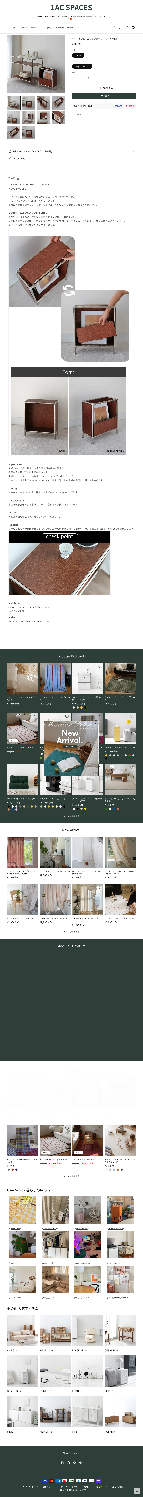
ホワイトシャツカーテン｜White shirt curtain (86, 872)
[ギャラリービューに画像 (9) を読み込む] (13, 132)
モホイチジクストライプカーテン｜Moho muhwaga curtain (22, 872)
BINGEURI (78, 1350)
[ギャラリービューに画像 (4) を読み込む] (58, 103)
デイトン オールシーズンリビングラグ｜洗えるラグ (120, 1160)
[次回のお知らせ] (110, 18)
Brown (78, 55)
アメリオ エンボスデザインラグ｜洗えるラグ (22, 698)
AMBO (10, 1350)
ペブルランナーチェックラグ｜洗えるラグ (22, 1160)
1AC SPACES (71, 7)
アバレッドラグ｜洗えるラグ (84, 1159)
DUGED (44, 1391)
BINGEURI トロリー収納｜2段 (52, 799)
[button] (24, 27)
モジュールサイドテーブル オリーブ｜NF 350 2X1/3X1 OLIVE (22, 994)
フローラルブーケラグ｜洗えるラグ (120, 918)
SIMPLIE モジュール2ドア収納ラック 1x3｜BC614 (87, 698)
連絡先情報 (117, 1486)
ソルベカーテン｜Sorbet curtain (54, 918)
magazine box (82, 66)
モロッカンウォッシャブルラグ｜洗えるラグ (120, 800)
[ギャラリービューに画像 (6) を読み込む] (28, 117)
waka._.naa (15, 1228)
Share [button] (78, 114)
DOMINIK (12, 1391)
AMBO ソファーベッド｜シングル (21, 799)
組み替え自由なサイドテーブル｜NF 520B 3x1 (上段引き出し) (120, 1044)
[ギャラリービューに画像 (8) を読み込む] (58, 117)
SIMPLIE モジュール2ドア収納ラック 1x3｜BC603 (87, 800)
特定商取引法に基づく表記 (73, 1490)
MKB (75, 1431)
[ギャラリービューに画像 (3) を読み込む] (43, 103)
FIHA (107, 1391)
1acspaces (32, 1486)
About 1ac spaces (71, 1453)
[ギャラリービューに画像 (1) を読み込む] (13, 103)
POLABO (110, 1431)
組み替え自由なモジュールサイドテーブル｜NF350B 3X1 (55, 1044)
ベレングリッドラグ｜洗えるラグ (21, 748)
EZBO (75, 1391)
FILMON (44, 1431)
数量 (74, 72)
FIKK (10, 1431)
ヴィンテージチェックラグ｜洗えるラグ (120, 698)
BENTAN (45, 1350)
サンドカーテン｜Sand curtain (20, 918)
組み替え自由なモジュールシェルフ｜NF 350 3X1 (87, 1044)
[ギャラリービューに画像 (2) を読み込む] (28, 103)
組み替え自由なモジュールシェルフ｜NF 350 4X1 (87, 994)
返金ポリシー (48, 1486)
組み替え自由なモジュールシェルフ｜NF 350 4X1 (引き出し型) (22, 1044)
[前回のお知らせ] (33, 18)
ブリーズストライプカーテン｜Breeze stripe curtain (85, 919)
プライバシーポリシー (69, 1486)
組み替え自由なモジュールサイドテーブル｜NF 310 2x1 (120, 994)
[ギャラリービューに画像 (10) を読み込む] (28, 132)
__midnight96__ (49, 1228)
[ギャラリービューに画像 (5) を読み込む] (13, 117)
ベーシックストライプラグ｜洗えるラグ (55, 698)
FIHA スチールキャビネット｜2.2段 (120, 748)
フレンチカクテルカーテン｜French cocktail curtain (120, 872)
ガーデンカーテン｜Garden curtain (55, 871)
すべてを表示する (72, 815)
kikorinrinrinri (82, 1228)
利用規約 (88, 1486)
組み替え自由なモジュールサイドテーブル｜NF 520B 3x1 (55, 994)
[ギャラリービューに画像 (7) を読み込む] (43, 117)
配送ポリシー (102, 1486)
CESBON (110, 1350)
